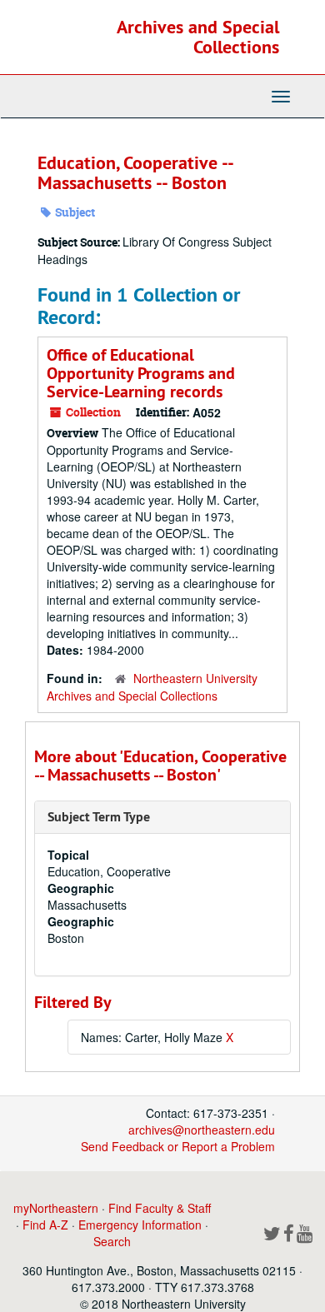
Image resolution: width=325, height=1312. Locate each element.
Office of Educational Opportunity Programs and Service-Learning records (141, 373)
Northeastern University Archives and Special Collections (152, 687)
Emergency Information (140, 1224)
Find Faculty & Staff (159, 1208)
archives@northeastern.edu (201, 1129)
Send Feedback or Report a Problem (178, 1146)
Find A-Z (45, 1224)
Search (112, 1241)
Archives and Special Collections (198, 36)
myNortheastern (55, 1208)
